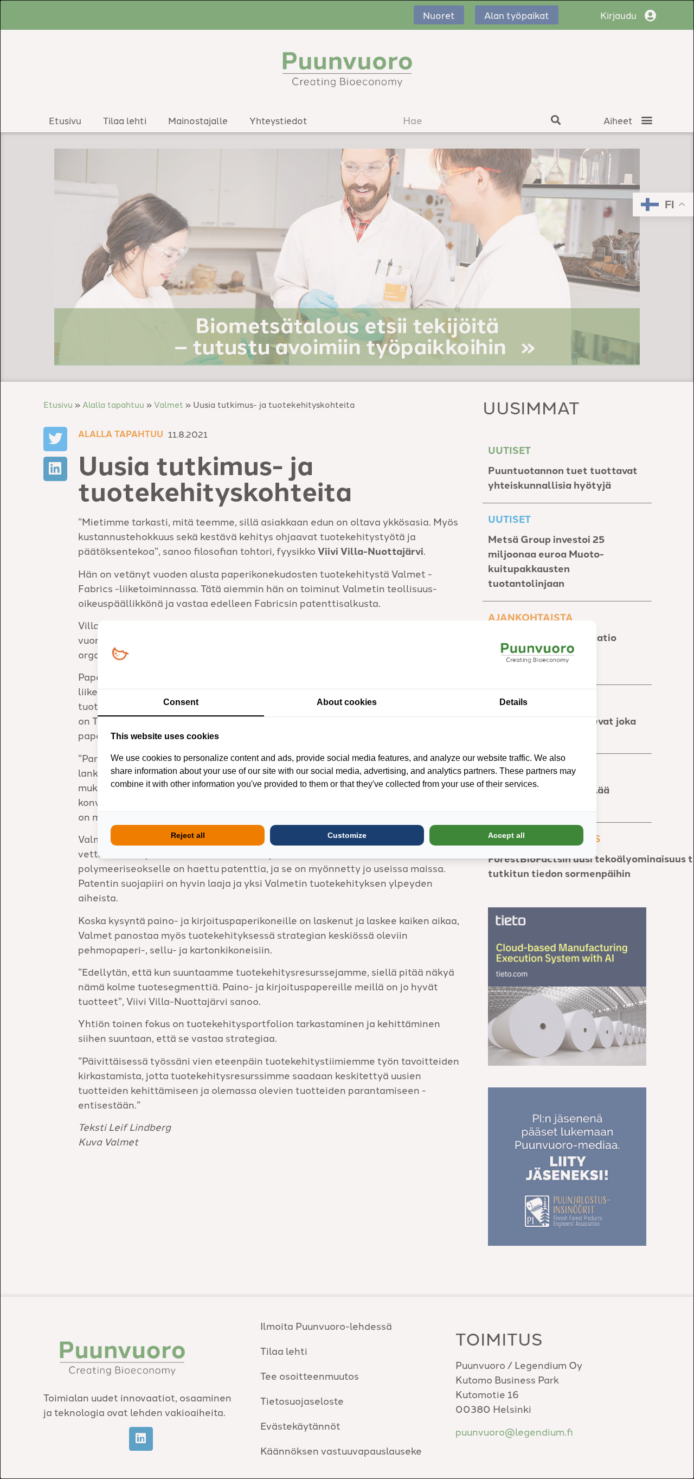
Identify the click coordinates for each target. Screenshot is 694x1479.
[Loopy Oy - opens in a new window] (120, 654)
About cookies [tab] (347, 702)
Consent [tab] (180, 702)
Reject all (188, 835)
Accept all (506, 835)
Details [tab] (513, 702)
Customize (347, 835)
